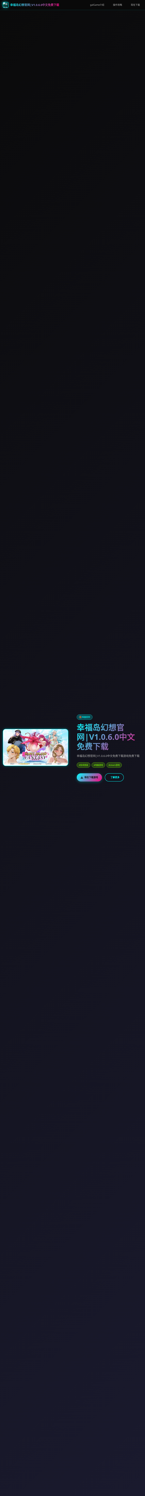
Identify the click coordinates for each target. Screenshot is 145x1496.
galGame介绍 (97, 4)
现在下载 (135, 4)
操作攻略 (117, 4)
